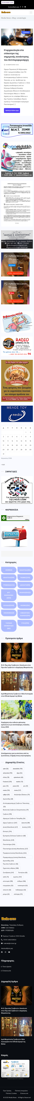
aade (5, 768)
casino (8, 570)
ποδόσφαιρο (20, 890)
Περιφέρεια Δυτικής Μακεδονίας (14, 853)
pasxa (16, 786)
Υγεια (25, 623)
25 (8, 450)
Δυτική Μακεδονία (10, 827)
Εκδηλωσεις (25, 592)
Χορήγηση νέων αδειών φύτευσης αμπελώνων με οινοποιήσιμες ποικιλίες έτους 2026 (15, 724)
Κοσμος (25, 605)
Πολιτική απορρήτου (21, 1091)
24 (3, 450)
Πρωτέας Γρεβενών (10, 864)
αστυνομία (8, 881)
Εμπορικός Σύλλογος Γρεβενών (14, 836)
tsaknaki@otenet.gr (9, 943)
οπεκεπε (7, 890)
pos (25, 786)
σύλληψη (18, 894)
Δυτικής (26, 827)
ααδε (6, 877)
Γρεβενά (7, 814)
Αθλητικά (8, 577)
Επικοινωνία (6, 971)
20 (17, 445)
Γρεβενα (9, 585)
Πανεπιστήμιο (9, 844)
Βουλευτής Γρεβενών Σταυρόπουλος (15, 810)
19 (12, 445)
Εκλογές (7, 831)
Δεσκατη (25, 585)
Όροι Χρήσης (7, 1091)
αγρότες (17, 877)
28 (21, 450)
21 (21, 445)
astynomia (7, 773)
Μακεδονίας (8, 840)
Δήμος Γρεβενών (10, 823)
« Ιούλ (3, 465)
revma (17, 790)
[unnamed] (17, 239)
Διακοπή (26, 823)
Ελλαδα (8, 605)
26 (12, 450)
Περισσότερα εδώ (12, 111)
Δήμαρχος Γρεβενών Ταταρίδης (14, 818)
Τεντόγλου (22, 872)
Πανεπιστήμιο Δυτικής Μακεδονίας (15, 849)
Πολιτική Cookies (11, 1093)
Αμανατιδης (8, 799)
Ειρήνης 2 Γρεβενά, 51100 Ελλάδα (14, 936)
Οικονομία (9, 613)
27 (17, 450)
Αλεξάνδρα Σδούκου (22, 794)
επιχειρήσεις (8, 885)
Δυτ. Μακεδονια (8, 595)
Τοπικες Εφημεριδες (9, 625)
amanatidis (17, 768)
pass (5, 786)
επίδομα (21, 881)
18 (8, 445)
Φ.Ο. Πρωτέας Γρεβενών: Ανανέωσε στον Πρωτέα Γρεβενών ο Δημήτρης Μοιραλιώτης (14, 1010)
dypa (19, 773)
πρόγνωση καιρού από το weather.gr (15, 1078)
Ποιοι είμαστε (6, 967)
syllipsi (6, 794)
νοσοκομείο (23, 885)
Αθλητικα (25, 570)
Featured (7, 781)
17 (3, 445)
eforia (6, 777)
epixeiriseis (18, 777)
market (19, 781)
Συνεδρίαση (8, 872)
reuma (6, 790)
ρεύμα (6, 894)
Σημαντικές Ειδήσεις (25, 614)
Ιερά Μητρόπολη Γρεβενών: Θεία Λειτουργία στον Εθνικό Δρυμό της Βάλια (13, 1041)
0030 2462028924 (9, 940)
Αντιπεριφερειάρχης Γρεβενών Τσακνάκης (16, 803)
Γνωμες (25, 577)
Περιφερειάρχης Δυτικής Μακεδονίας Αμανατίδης (14, 857)
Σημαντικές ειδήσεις (11, 868)
